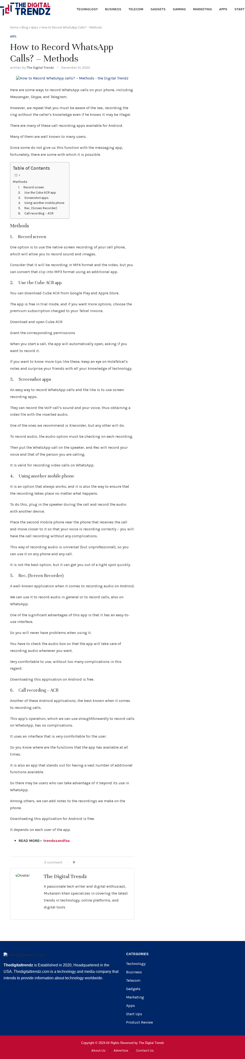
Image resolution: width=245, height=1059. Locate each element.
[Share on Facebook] (83, 862)
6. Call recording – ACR (36, 213)
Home (14, 27)
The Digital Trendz (40, 68)
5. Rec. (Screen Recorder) (37, 208)
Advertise (121, 1050)
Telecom (135, 9)
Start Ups (134, 1014)
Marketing (202, 9)
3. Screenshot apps (33, 198)
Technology (87, 9)
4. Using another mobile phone (41, 203)
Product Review (139, 1022)
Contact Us (145, 1050)
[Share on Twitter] (88, 862)
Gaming (179, 9)
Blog (25, 27)
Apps (223, 9)
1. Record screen (31, 187)
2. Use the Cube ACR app (37, 192)
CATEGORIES (137, 954)
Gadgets (158, 9)
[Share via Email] (98, 862)
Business (113, 9)
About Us (98, 1050)
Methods (20, 182)
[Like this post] (77, 862)
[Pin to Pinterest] (93, 862)
